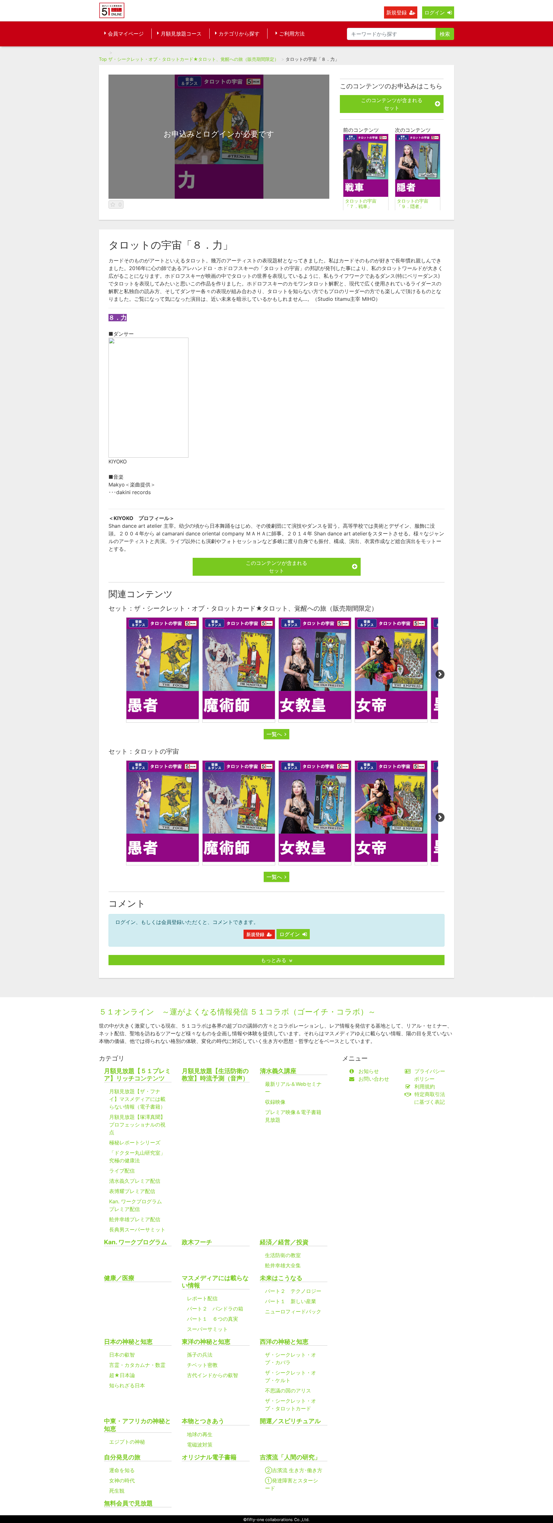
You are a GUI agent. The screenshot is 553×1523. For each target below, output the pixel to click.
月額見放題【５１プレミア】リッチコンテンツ (137, 1074)
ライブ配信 (122, 1170)
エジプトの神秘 (127, 1442)
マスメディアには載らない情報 (215, 1281)
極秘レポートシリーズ (134, 1142)
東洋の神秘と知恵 (206, 1341)
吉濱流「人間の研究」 (290, 1457)
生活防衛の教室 (283, 1255)
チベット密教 (202, 1365)
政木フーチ (197, 1242)
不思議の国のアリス (288, 1390)
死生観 (116, 1490)
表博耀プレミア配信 (132, 1191)
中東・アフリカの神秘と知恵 (137, 1424)
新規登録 (396, 12)
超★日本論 (122, 1375)
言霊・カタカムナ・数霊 (137, 1365)
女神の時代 (122, 1480)
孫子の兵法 (199, 1354)
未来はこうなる (281, 1278)
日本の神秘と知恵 (128, 1341)
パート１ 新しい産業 (290, 1301)
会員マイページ (126, 33)
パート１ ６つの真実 (212, 1319)
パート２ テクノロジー (293, 1291)
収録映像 (275, 1102)
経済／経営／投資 (284, 1242)
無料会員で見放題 (128, 1503)
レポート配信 (202, 1298)
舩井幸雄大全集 (283, 1265)
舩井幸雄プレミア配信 (134, 1219)
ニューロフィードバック (293, 1311)
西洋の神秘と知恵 (284, 1341)
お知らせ (368, 1071)
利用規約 (424, 1086)
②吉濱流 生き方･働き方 (293, 1470)
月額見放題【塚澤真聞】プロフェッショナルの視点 (137, 1124)
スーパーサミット (207, 1329)
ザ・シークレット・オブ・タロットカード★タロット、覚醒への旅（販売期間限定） (193, 59)
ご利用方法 (292, 33)
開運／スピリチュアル (290, 1421)
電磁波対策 (199, 1444)
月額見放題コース (181, 33)
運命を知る (122, 1470)
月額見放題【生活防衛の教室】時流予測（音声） (215, 1074)
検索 (445, 34)
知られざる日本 (127, 1385)
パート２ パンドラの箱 (215, 1308)
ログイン (434, 12)
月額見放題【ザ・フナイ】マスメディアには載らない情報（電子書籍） (137, 1099)
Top (103, 59)
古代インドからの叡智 (212, 1375)
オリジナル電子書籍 (209, 1457)
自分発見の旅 (122, 1457)
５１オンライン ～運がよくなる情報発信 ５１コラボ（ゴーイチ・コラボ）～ (237, 1011)
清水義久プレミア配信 (134, 1181)
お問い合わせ (373, 1079)
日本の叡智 (122, 1354)
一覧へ (274, 734)
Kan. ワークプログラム (135, 1242)
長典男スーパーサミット (137, 1229)
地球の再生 (199, 1434)
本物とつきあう (203, 1421)
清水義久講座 (278, 1071)
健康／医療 (119, 1278)
